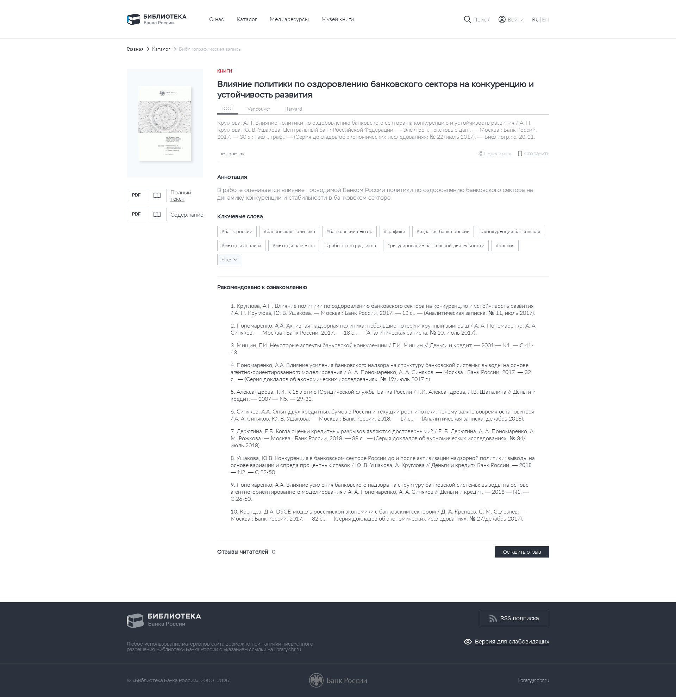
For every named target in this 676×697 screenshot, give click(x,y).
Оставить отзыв (522, 552)
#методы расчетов (294, 245)
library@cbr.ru (533, 680)
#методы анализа (241, 245)
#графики (394, 231)
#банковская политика (289, 231)
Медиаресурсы (289, 18)
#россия (505, 245)
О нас (216, 18)
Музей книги (337, 18)
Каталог (247, 18)
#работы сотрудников (351, 245)
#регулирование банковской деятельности (435, 245)
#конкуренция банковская (510, 231)
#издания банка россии (443, 231)
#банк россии (236, 231)
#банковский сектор (349, 231)
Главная (135, 49)
